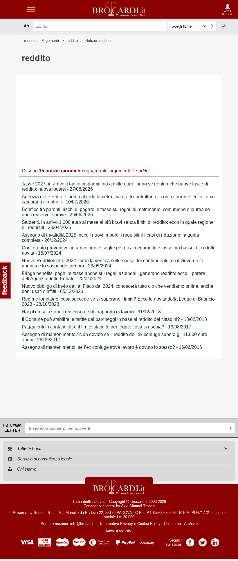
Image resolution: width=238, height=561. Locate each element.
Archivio (191, 523)
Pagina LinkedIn (215, 540)
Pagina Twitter (203, 540)
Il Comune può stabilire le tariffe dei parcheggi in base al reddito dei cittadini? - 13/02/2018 (114, 319)
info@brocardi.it (83, 523)
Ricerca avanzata (223, 26)
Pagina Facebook (190, 540)
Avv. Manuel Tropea (138, 506)
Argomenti (50, 40)
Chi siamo (172, 523)
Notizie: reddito (98, 40)
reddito (72, 40)
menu (31, 9)
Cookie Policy (149, 523)
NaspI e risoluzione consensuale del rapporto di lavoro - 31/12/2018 (91, 311)
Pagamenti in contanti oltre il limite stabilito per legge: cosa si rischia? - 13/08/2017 (106, 326)
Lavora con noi (119, 530)
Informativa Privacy (116, 523)
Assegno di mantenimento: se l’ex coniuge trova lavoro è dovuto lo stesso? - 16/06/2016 (112, 347)
